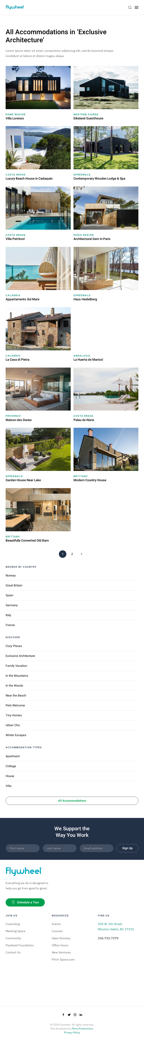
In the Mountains (17, 675)
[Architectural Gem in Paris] (106, 208)
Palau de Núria (84, 420)
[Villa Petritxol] (38, 208)
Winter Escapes (16, 735)
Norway (11, 575)
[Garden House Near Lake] (38, 449)
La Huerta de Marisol (88, 359)
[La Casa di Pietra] (38, 328)
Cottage (11, 766)
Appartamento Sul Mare (22, 299)
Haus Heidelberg (85, 299)
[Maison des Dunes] (38, 389)
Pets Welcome (15, 705)
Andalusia (82, 355)
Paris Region (84, 235)
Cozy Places (14, 646)
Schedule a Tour (28, 902)
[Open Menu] (136, 7)
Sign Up (127, 848)
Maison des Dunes (19, 420)
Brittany (81, 476)
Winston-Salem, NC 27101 (116, 929)
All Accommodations (72, 801)
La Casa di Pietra (17, 359)
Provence (13, 416)
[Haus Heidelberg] (106, 268)
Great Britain (14, 585)
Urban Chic (13, 725)
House (10, 776)
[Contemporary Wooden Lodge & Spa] (106, 147)
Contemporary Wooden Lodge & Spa (99, 178)
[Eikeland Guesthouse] (106, 87)
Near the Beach (16, 695)
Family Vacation (16, 666)
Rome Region (16, 114)
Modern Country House (90, 480)
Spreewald (82, 174)
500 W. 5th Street (110, 924)
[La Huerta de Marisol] (106, 328)
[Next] (81, 554)
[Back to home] (15, 7)
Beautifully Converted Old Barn (27, 540)
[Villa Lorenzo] (38, 87)
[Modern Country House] (106, 449)
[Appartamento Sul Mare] (38, 268)
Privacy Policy (72, 1032)
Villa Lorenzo (15, 118)
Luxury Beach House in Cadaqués (29, 178)
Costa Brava (16, 174)
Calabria (13, 295)
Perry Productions (82, 1028)
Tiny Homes (14, 715)
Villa (8, 786)
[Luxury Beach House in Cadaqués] (38, 147)
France (10, 625)
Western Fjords (86, 114)
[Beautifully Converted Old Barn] (38, 509)
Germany (12, 605)
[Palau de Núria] (106, 389)
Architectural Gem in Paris (92, 239)
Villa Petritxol (15, 239)
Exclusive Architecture (20, 656)
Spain (9, 595)
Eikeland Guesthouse (88, 118)
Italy (8, 615)
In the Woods (14, 685)
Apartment (13, 756)
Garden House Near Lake (23, 480)
